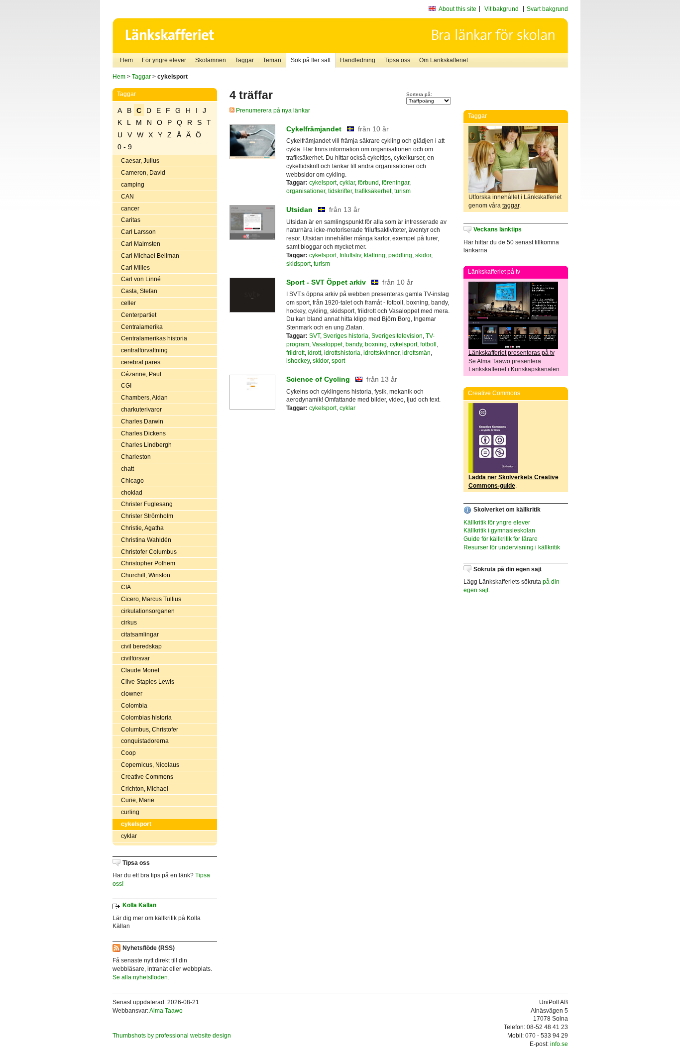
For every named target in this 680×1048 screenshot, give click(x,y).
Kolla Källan (139, 905)
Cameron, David (143, 172)
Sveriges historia (345, 335)
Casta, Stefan (139, 291)
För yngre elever (164, 60)
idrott (314, 352)
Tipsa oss (397, 60)
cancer (130, 208)
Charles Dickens (143, 433)
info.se (559, 1044)
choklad (131, 492)
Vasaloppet (327, 344)
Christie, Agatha (142, 527)
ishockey (298, 360)
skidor (423, 255)
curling (130, 812)
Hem (126, 60)
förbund (368, 182)
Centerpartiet (138, 315)
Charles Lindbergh (146, 444)
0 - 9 (124, 147)
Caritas (130, 219)
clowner (131, 693)
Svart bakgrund (547, 8)
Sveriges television (397, 335)
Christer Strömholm (147, 516)
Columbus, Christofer (149, 729)
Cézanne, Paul (141, 374)
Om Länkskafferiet (443, 60)
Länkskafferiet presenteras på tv (511, 352)
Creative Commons (147, 776)
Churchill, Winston (145, 575)
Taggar (244, 60)
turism (402, 191)
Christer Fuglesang (147, 504)
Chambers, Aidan (144, 397)
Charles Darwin (142, 421)
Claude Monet (140, 670)
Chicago (132, 480)
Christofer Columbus (149, 551)
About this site (457, 8)
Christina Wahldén (146, 539)
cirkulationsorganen (148, 611)
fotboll (428, 344)
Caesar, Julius (140, 160)
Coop (128, 752)
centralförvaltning (144, 350)
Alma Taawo (166, 1010)
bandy (353, 344)
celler (128, 303)
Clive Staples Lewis (147, 681)
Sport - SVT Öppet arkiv (326, 282)
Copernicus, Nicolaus (150, 764)
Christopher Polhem (148, 563)
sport (338, 360)
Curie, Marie (137, 800)
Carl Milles (135, 267)
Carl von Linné (141, 279)
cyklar (129, 836)
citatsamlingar (140, 634)
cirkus (129, 622)
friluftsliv (350, 255)
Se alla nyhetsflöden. (141, 977)
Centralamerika (142, 326)
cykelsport (136, 824)
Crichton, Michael (144, 788)
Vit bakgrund (501, 8)
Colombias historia (146, 717)
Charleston (136, 456)
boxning (376, 344)
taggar (510, 205)
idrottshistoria (342, 352)
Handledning (357, 60)
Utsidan (299, 209)
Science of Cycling (318, 379)
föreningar (395, 182)
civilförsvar (135, 658)
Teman (272, 60)
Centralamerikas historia (154, 338)
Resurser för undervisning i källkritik (511, 547)
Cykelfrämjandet (313, 129)
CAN (127, 196)
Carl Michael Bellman (150, 255)
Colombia (134, 705)
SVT (314, 335)
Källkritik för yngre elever (496, 522)
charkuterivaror (141, 409)
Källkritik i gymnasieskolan (499, 530)
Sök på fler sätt (311, 60)
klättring (374, 255)
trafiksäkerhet (373, 191)
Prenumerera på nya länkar (272, 110)
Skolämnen (210, 60)
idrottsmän (416, 352)
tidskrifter (340, 191)
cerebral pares (140, 362)
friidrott (295, 352)
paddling (400, 255)
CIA (126, 587)
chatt (127, 468)
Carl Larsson (138, 231)
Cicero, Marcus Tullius (151, 599)
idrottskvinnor (381, 352)
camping (132, 184)
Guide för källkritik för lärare (500, 538)
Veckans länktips (497, 229)
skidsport (298, 263)
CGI (126, 385)
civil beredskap (141, 646)
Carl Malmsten (140, 243)
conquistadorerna (145, 740)
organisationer (305, 191)
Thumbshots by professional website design (172, 1035)
